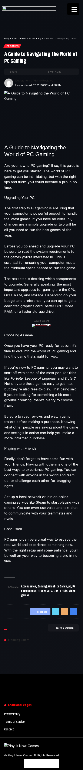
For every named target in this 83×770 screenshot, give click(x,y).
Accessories (28, 586)
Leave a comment (65, 628)
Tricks (64, 591)
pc (69, 586)
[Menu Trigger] (73, 9)
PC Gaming (12, 45)
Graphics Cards (57, 586)
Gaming (42, 586)
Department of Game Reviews (34, 80)
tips (56, 591)
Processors (45, 591)
